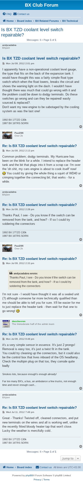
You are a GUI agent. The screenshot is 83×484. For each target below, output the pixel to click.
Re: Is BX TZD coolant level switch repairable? (39, 146)
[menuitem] (7, 14)
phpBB (29, 475)
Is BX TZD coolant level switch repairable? (32, 32)
